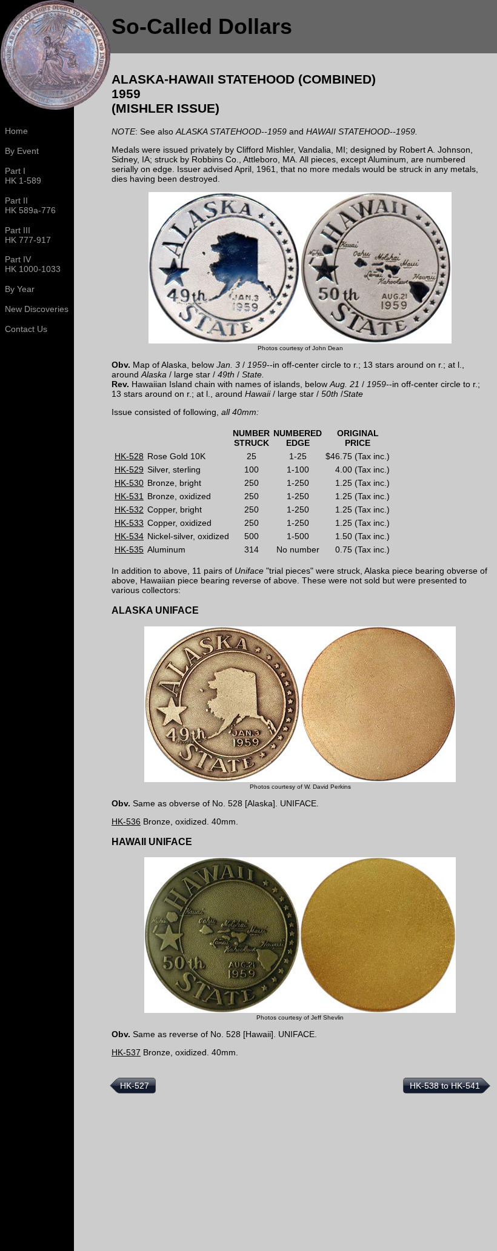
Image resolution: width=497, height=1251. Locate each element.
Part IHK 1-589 (23, 175)
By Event (22, 151)
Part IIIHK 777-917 (28, 235)
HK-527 (134, 1085)
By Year (20, 289)
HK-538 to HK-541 (445, 1085)
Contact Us (26, 329)
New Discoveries (36, 309)
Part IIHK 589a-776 (30, 205)
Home (16, 131)
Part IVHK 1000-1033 (33, 264)
